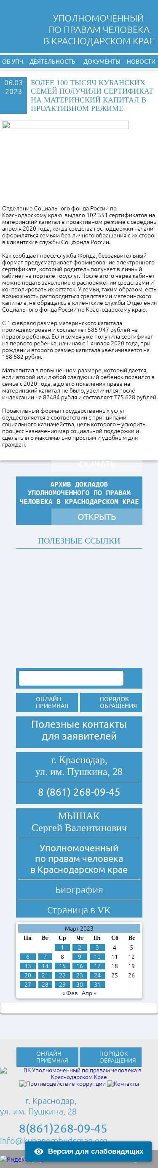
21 (45, 975)
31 (97, 984)
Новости (141, 61)
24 (97, 975)
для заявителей (79, 736)
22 (62, 975)
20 (27, 975)
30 (79, 984)
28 (45, 984)
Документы (102, 61)
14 (45, 966)
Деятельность (52, 61)
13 (27, 966)
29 (62, 984)
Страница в (79, 909)
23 (79, 975)
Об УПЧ (12, 61)
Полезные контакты (79, 724)
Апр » (89, 993)
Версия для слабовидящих (95, 1151)
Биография (79, 889)
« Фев (70, 993)
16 (79, 966)
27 (27, 984)
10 (97, 956)
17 (97, 966)
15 (62, 966)
